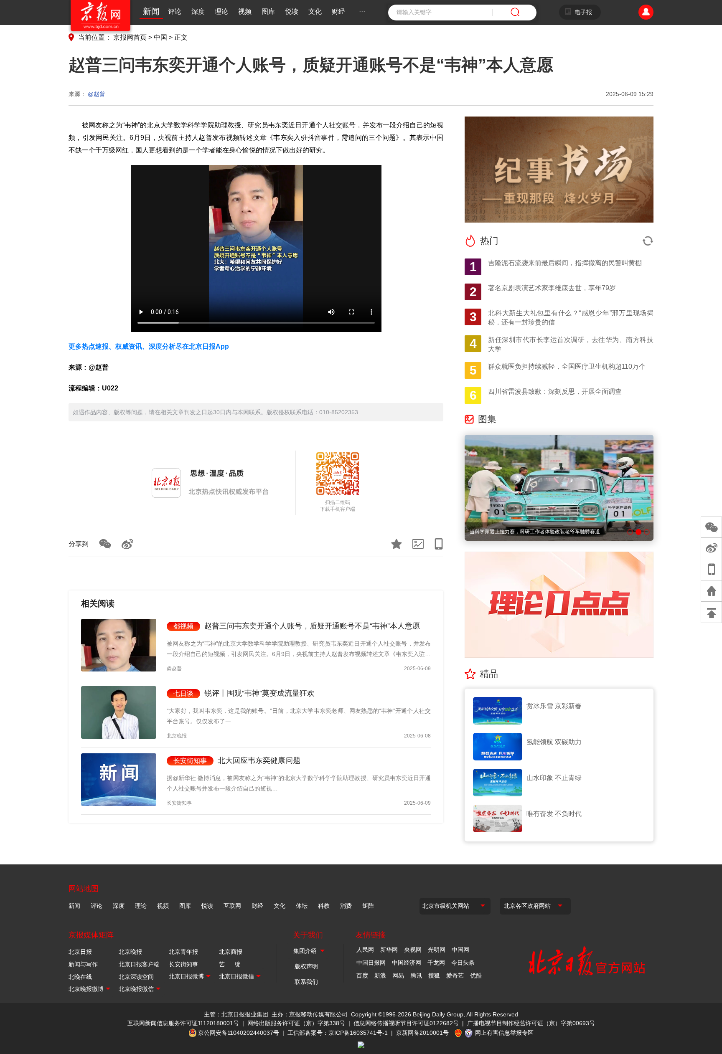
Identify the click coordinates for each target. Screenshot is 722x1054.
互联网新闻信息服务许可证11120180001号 (183, 1023)
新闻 (151, 11)
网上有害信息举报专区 (504, 1032)
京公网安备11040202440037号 (238, 1032)
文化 (315, 11)
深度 (198, 11)
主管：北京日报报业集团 (236, 1014)
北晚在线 (80, 976)
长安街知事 (183, 964)
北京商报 (230, 951)
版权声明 (306, 966)
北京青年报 (183, 951)
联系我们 (306, 981)
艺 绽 (230, 964)
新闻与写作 (83, 964)
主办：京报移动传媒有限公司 (310, 1014)
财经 (338, 11)
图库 (268, 11)
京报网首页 (130, 37)
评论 (174, 11)
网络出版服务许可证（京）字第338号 (296, 1023)
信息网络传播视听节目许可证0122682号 (406, 1023)
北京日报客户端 (139, 964)
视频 (245, 11)
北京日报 (80, 951)
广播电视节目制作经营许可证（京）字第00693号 (531, 1023)
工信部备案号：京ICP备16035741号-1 (337, 1032)
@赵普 (96, 94)
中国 (160, 37)
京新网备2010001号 (422, 1032)
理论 (221, 11)
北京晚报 (130, 951)
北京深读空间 (136, 976)
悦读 (291, 11)
